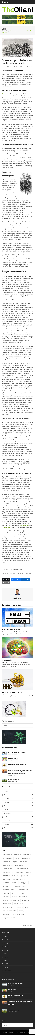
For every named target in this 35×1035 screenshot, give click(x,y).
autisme (6, 862)
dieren (15, 876)
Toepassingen (8, 828)
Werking (22, 911)
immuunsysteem (20, 886)
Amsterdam (7, 858)
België (6, 791)
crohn (28, 872)
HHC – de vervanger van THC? (12, 692)
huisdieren (7, 886)
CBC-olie (6, 795)
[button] (5, 2)
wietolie (6, 914)
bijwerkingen (8, 865)
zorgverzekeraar (9, 918)
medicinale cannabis (9, 573)
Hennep (4, 94)
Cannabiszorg (8, 872)
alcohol (17, 855)
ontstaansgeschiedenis (25, 573)
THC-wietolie (6, 527)
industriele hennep (16, 570)
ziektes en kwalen (19, 914)
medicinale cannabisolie (11, 900)
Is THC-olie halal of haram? (11, 630)
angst (17, 858)
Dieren (6, 810)
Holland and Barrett (10, 883)
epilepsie (24, 876)
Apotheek (26, 858)
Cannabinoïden (9, 869)
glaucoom (7, 879)
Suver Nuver (7, 907)
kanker (6, 893)
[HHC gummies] (17, 647)
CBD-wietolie (24, 525)
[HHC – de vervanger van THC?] (17, 680)
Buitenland (19, 865)
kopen (14, 893)
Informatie (29, 66)
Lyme (22, 893)
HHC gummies (7, 660)
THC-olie (6, 824)
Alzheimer (27, 855)
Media (6, 817)
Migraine (25, 900)
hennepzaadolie (19, 879)
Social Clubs (7, 821)
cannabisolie (22, 869)
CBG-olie (6, 802)
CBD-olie (6, 798)
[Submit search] (31, 725)
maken (6, 897)
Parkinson (7, 904)
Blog (7, 31)
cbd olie (5, 570)
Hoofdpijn (23, 883)
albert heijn (7, 855)
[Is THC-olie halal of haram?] (17, 618)
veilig (27, 907)
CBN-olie (6, 806)
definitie (6, 876)
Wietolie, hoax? (27, 925)
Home (3, 31)
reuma (23, 904)
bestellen (24, 862)
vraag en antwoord (10, 911)
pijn (16, 904)
